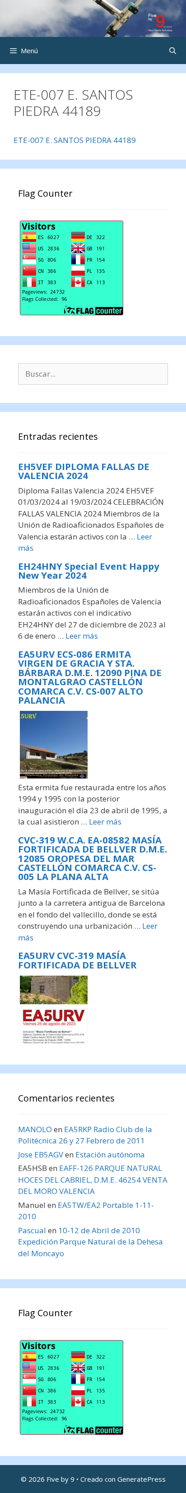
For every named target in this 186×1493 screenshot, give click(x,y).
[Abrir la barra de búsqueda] (172, 50)
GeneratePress (141, 1479)
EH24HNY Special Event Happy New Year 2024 (88, 570)
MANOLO (35, 1129)
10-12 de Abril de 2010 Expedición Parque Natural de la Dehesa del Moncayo (90, 1241)
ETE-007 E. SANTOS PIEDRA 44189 (75, 140)
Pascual (32, 1230)
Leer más (81, 636)
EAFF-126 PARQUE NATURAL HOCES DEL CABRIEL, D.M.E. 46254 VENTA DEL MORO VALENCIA (92, 1179)
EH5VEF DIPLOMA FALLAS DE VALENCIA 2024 (83, 471)
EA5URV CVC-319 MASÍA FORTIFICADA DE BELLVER (77, 960)
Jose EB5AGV (40, 1154)
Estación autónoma (110, 1154)
